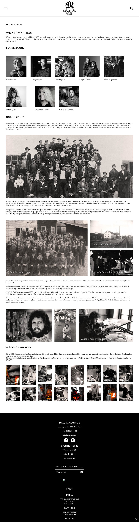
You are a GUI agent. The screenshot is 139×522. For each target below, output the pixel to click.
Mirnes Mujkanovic (66, 110)
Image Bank (69, 504)
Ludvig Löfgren (36, 80)
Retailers (69, 519)
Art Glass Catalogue (69, 499)
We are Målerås (17, 25)
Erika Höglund (11, 110)
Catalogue (69, 501)
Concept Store (69, 512)
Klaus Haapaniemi (110, 80)
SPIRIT (69, 489)
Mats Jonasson (11, 80)
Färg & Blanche (85, 80)
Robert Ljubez (60, 80)
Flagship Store (69, 514)
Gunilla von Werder (41, 110)
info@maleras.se (69, 435)
